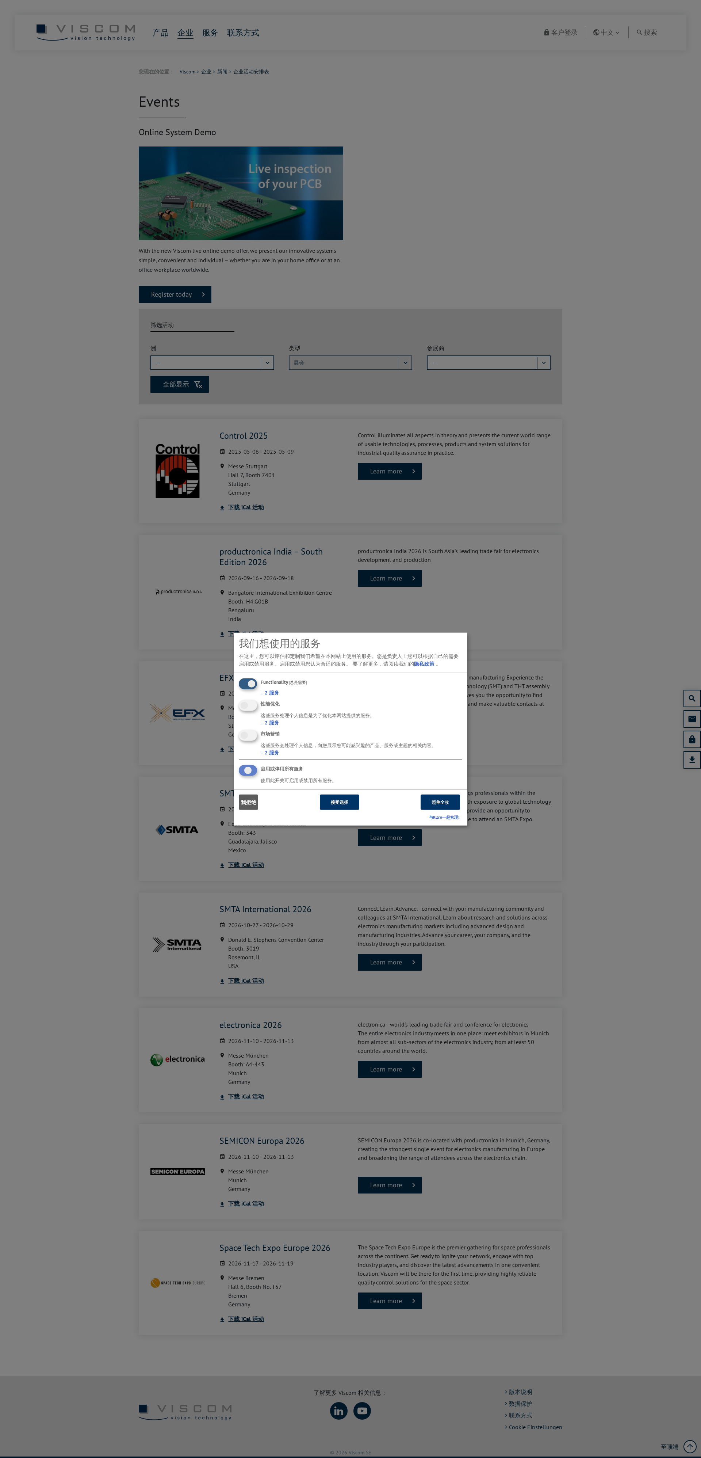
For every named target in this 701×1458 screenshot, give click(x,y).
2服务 (270, 692)
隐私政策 (424, 664)
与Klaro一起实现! (444, 817)
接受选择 (339, 802)
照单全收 (440, 802)
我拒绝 (248, 802)
